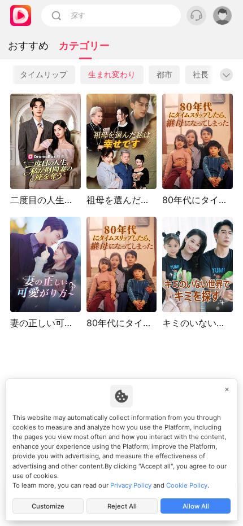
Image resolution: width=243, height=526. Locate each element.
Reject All (122, 506)
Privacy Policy (130, 485)
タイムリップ (43, 74)
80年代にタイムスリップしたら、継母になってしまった (121, 322)
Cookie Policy (186, 485)
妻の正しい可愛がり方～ (45, 322)
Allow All (196, 506)
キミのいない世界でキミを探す (197, 322)
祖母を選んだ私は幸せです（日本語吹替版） (121, 199)
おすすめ (28, 45)
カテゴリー (84, 45)
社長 (201, 74)
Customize (48, 506)
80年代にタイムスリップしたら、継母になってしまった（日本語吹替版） (197, 199)
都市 (164, 74)
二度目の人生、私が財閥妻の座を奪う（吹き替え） (45, 199)
